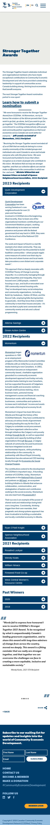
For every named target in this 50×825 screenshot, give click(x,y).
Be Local (28, 441)
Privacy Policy (36, 823)
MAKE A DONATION (15, 781)
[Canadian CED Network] (12, 6)
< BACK (6, 712)
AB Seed (23, 481)
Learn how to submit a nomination (21, 104)
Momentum (10, 352)
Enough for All (19, 435)
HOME (7, 768)
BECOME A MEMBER (16, 777)
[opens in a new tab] (4, 798)
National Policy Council (31, 478)
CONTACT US (11, 773)
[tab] (22, 698)
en (28, 5)
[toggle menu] (43, 5)
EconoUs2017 (29, 495)
